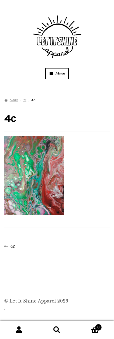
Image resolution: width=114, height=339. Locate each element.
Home (14, 100)
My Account (19, 330)
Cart (88, 325)
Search (57, 330)
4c (24, 100)
